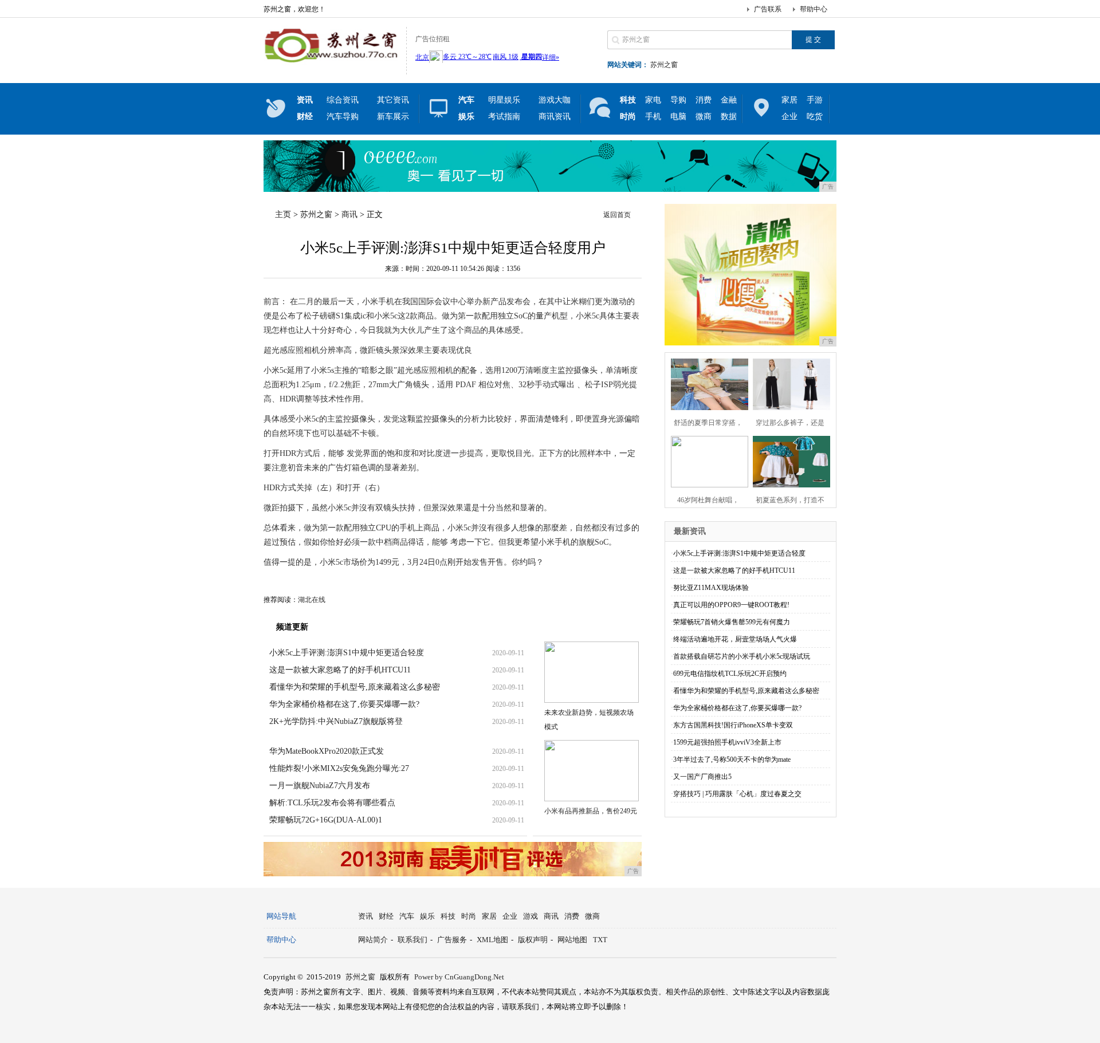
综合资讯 (343, 100)
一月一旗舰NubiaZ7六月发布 (319, 785)
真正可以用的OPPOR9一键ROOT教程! (731, 605)
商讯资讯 (555, 116)
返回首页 (617, 215)
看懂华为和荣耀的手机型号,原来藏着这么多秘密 (354, 687)
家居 (789, 100)
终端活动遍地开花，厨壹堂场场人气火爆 (735, 639)
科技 (448, 916)
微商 (704, 116)
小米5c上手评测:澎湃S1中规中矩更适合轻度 (346, 652)
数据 (729, 116)
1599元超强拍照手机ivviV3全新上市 (727, 742)
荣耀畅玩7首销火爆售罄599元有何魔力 (731, 622)
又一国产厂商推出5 (702, 777)
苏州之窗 (664, 65)
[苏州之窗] (332, 65)
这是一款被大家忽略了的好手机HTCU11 (340, 670)
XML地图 (492, 939)
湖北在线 (311, 600)
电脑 (678, 116)
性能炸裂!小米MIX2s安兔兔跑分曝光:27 (339, 768)
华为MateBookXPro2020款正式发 (326, 751)
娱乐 (427, 916)
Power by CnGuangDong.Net (459, 977)
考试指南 (504, 116)
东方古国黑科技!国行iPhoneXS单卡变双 (733, 725)
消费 (704, 100)
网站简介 (373, 939)
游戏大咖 (555, 100)
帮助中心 (813, 9)
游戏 (530, 916)
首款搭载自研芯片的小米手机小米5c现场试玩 (741, 656)
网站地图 (572, 939)
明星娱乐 (504, 100)
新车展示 (393, 116)
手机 (653, 116)
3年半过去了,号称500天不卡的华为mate (732, 759)
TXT (600, 939)
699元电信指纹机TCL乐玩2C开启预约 (730, 674)
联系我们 (412, 939)
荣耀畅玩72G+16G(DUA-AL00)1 (325, 820)
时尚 (468, 916)
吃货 (815, 116)
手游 (815, 100)
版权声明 (533, 939)
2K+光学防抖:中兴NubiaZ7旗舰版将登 (336, 721)
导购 (678, 100)
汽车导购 (343, 116)
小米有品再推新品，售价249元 (590, 811)
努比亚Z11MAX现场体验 (711, 588)
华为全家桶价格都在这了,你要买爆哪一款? (344, 704)
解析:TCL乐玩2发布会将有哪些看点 (332, 802)
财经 (386, 916)
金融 (729, 100)
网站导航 (281, 916)
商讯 (349, 214)
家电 (653, 100)
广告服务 (452, 939)
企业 (789, 116)
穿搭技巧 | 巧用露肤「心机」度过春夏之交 (737, 794)
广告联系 (767, 9)
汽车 (406, 916)
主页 (283, 214)
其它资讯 (393, 100)
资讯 (365, 916)
